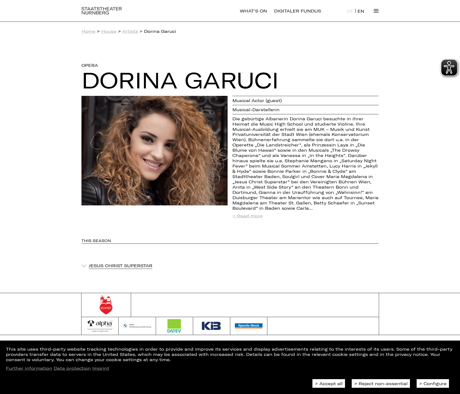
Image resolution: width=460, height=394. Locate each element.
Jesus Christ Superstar (120, 265)
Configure (435, 383)
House (108, 31)
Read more (250, 215)
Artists (130, 31)
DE (350, 11)
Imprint (100, 368)
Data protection (72, 368)
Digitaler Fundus (297, 11)
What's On (253, 11)
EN (360, 11)
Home (88, 31)
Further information (29, 368)
